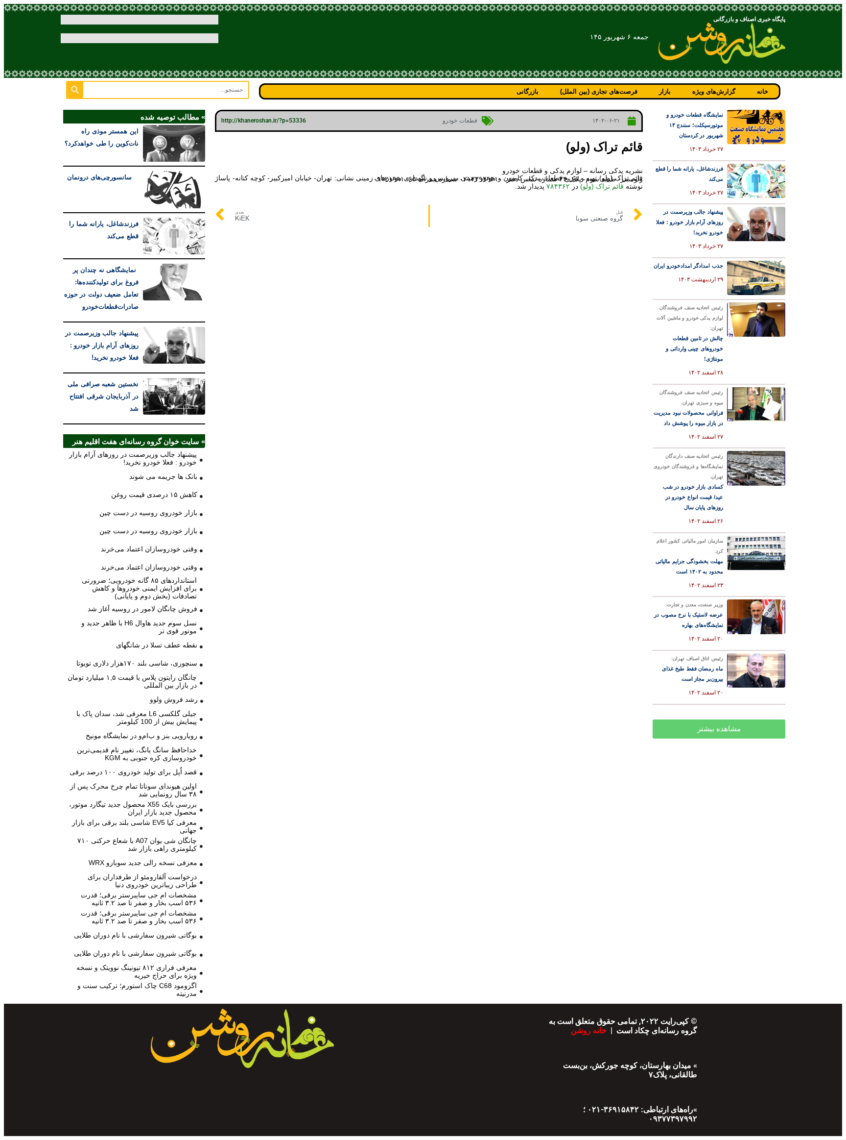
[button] (719, 729)
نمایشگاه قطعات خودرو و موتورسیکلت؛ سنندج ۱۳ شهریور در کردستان (694, 125)
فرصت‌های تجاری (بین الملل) (598, 91)
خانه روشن (590, 1030)
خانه (762, 91)
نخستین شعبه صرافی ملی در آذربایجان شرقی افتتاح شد (103, 396)
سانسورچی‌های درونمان (103, 177)
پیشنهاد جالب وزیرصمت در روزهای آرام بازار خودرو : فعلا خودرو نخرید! (689, 222)
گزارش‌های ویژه (713, 91)
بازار (665, 91)
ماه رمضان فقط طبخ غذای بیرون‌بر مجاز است (692, 669)
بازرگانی (528, 91)
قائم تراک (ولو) (602, 186)
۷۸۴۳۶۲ (558, 186)
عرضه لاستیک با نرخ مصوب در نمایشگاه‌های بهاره (688, 615)
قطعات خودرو (460, 120)
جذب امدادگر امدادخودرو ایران (688, 266)
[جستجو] (75, 90)
